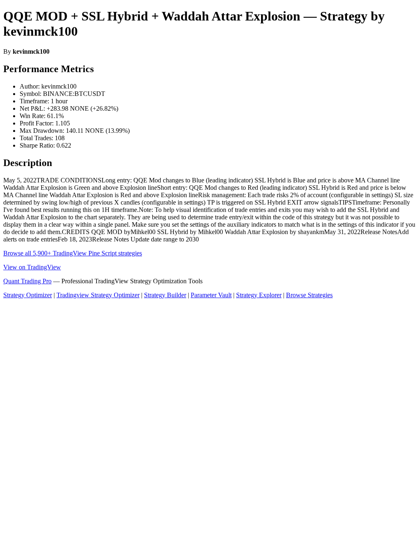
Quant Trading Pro (27, 281)
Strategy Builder (165, 294)
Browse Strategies (309, 294)
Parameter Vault (211, 294)
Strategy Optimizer (27, 294)
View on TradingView (32, 267)
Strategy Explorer (259, 294)
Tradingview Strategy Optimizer (98, 294)
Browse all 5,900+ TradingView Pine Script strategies (72, 253)
